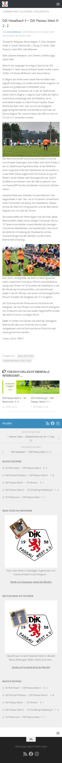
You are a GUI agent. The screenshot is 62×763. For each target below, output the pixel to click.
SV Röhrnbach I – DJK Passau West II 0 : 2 (26, 468)
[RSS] (47, 423)
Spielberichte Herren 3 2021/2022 (17, 360)
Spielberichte (41, 11)
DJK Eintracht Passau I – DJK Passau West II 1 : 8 (29, 475)
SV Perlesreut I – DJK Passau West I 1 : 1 (25, 497)
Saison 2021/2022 (26, 356)
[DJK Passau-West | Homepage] (6, 4)
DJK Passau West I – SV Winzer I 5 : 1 (24, 482)
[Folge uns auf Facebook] (53, 423)
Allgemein (26, 11)
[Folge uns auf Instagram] (58, 423)
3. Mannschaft (10, 11)
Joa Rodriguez (14, 32)
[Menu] (58, 4)
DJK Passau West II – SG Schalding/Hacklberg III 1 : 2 (32, 489)
